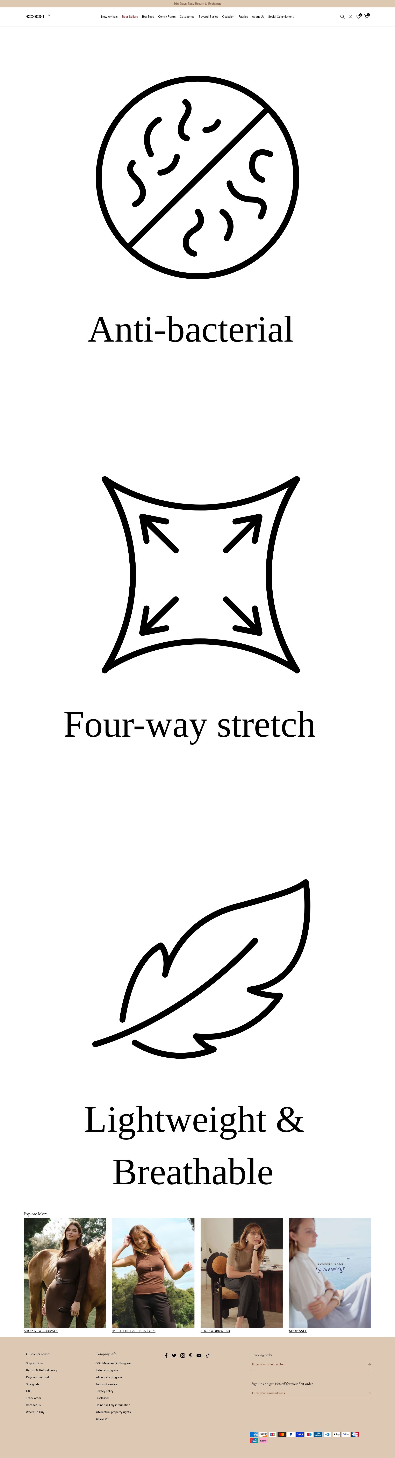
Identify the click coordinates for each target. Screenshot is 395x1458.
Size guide (33, 1384)
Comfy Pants (167, 16)
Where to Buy (35, 1412)
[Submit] (366, 1364)
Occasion (228, 16)
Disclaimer (102, 1398)
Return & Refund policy (41, 1370)
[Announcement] (197, 3)
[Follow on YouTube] (199, 1355)
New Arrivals (109, 16)
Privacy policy (104, 1391)
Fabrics (243, 16)
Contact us (33, 1405)
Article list (102, 1419)
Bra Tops (148, 16)
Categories (187, 16)
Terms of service (106, 1384)
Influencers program (108, 1377)
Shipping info (34, 1363)
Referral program (106, 1370)
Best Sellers (130, 16)
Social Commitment (281, 16)
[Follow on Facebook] (166, 1355)
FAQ (28, 1391)
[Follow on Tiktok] (207, 1355)
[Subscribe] (366, 1393)
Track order (33, 1398)
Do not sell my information (112, 1405)
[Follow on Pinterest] (191, 1355)
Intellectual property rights (113, 1412)
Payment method (37, 1377)
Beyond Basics (208, 16)
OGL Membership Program (113, 1363)
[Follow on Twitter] (174, 1355)
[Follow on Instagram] (182, 1355)
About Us (258, 16)
